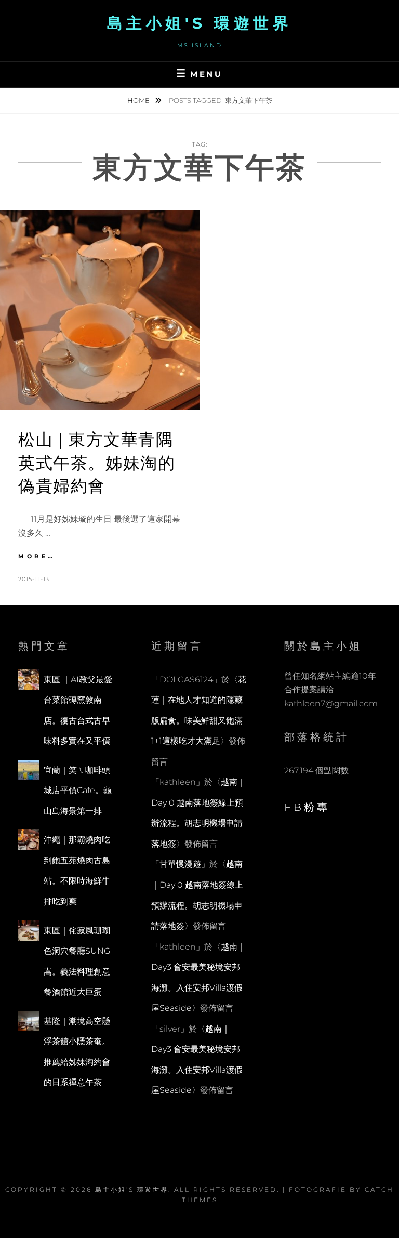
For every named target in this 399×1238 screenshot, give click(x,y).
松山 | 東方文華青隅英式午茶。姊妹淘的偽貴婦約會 (96, 462)
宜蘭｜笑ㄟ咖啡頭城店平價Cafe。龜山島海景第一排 (78, 790)
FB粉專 (307, 807)
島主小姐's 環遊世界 (199, 23)
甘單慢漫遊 (180, 864)
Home (139, 100)
